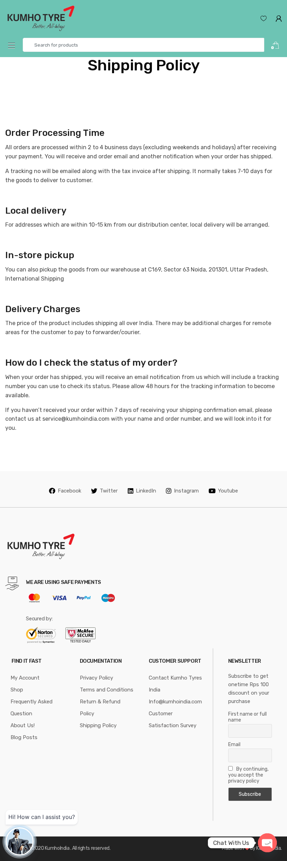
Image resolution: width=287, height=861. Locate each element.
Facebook (69, 491)
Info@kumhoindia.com (175, 701)
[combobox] (143, 45)
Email (234, 745)
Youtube (228, 491)
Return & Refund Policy (100, 707)
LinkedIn (146, 491)
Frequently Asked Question (31, 707)
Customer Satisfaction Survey (172, 719)
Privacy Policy (96, 678)
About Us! (22, 725)
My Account (25, 678)
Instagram (186, 491)
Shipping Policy (98, 725)
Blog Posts (23, 737)
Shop (16, 690)
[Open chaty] (267, 842)
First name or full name (247, 717)
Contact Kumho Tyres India (175, 684)
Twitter (109, 491)
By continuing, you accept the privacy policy (248, 775)
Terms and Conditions (106, 690)
